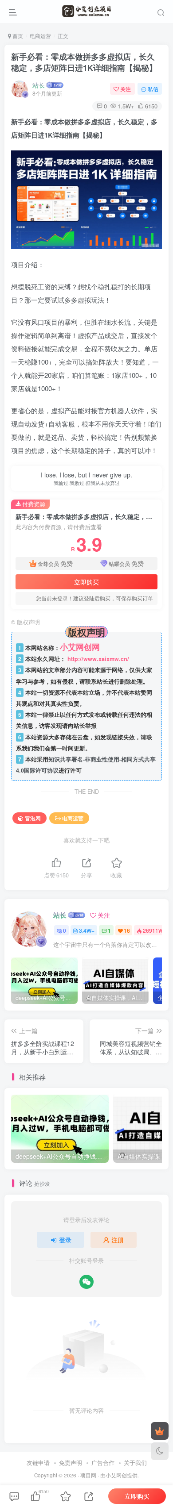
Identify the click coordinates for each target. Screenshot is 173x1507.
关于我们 (135, 1462)
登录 (65, 1239)
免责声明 (70, 1462)
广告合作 (102, 1462)
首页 (17, 35)
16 (127, 930)
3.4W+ (86, 930)
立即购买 (86, 581)
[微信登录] (86, 1282)
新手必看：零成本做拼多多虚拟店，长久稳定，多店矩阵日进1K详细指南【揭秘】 (84, 62)
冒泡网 (33, 818)
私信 (153, 88)
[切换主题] (160, 1451)
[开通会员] (160, 1431)
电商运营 (40, 35)
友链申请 (38, 1462)
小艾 (111, 1475)
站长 (38, 85)
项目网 (88, 1475)
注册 (117, 1239)
